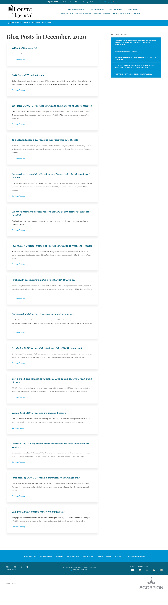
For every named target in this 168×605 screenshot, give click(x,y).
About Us (63, 14)
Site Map (119, 556)
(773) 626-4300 (52, 2)
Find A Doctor (29, 556)
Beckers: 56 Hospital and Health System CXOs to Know (135, 58)
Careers (106, 14)
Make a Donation (76, 9)
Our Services (76, 14)
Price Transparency (136, 556)
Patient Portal (97, 9)
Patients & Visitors (92, 14)
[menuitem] (63, 14)
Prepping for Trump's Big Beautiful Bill (133, 74)
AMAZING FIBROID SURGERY (126, 51)
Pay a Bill (136, 14)
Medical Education (121, 14)
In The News (28, 23)
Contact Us (133, 9)
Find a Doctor (116, 9)
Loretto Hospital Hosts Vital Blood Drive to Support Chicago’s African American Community (136, 43)
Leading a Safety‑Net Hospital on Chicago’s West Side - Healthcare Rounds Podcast (135, 67)
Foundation (73, 556)
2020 (38, 23)
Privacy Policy (104, 556)
